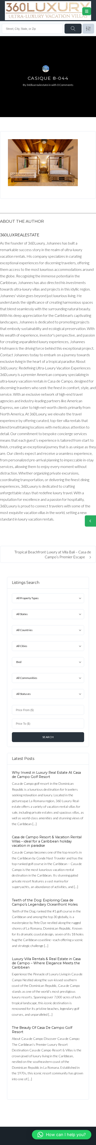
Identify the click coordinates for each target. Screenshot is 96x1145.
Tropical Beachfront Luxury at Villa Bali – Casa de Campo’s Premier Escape (52, 554)
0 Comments (65, 85)
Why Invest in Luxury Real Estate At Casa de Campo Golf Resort (46, 774)
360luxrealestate (37, 85)
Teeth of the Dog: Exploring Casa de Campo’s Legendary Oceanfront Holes (45, 902)
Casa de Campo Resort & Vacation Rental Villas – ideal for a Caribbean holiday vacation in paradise (47, 841)
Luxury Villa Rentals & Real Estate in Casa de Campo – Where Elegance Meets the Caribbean (46, 963)
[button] (61, 1134)
